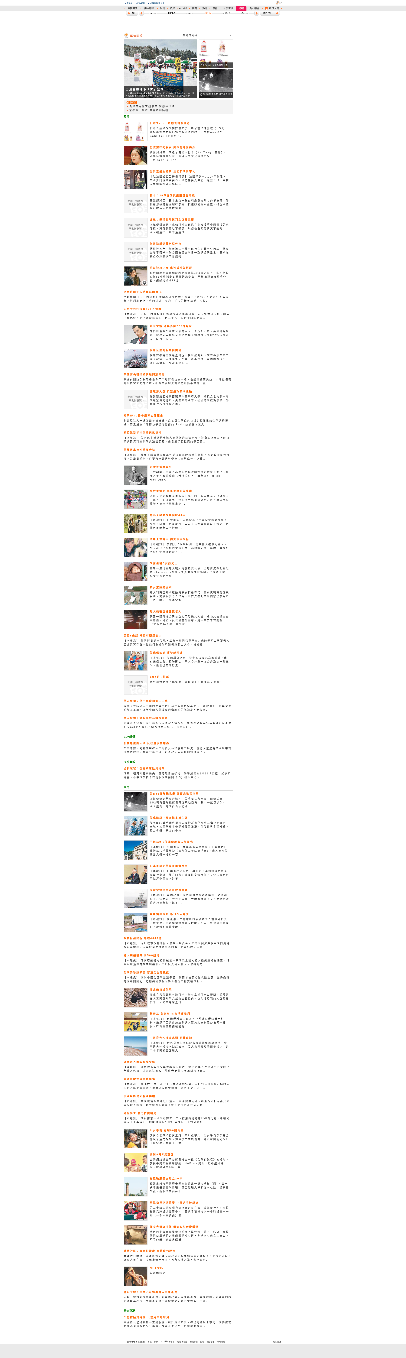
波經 (185, 1342)
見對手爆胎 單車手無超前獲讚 (171, 491)
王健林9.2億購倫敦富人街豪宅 (171, 842)
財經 (150, 1342)
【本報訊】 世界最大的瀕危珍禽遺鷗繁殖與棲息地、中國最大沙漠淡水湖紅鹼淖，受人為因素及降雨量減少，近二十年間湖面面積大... (189, 1047)
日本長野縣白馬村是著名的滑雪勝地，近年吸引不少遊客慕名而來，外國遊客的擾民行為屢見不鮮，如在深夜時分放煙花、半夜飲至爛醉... (160, 94)
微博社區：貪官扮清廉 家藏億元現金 (150, 1251)
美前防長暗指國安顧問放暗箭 (144, 374)
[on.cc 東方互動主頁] (276, 2)
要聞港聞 (131, 1342)
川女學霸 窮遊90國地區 (167, 1130)
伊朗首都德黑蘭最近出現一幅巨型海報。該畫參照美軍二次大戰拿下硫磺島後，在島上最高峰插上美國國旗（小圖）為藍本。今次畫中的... (189, 359)
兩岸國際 (141, 1342)
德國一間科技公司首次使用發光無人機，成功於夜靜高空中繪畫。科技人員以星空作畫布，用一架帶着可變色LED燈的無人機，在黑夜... (189, 620)
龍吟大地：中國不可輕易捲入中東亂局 (151, 1292)
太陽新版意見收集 (156, 3)
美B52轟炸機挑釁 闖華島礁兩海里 (174, 793)
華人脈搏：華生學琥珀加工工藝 (146, 701)
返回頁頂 (277, 1342)
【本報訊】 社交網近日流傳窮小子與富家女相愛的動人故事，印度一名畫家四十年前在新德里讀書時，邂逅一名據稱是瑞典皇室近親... (189, 524)
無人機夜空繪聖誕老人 (166, 611)
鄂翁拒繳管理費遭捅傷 (139, 1079)
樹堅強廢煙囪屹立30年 (166, 1178)
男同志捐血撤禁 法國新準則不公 (173, 171)
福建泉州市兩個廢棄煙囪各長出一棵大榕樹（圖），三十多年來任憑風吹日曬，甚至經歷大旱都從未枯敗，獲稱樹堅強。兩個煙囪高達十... (189, 1187)
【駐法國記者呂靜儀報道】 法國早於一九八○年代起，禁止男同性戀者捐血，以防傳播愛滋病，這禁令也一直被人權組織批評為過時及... (189, 180)
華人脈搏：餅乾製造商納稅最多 (146, 718)
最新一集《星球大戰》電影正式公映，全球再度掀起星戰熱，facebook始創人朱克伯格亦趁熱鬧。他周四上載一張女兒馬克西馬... (189, 572)
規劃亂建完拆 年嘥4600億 (143, 938)
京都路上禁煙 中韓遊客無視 (149, 110)
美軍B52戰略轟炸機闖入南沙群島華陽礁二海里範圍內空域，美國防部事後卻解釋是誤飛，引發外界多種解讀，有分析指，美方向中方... (189, 827)
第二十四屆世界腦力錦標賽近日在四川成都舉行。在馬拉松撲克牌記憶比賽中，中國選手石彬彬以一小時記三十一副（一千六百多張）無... (189, 1211)
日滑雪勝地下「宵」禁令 (145, 89)
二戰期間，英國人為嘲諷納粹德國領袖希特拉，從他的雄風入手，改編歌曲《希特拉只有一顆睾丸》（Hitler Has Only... (189, 476)
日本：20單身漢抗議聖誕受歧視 (172, 195)
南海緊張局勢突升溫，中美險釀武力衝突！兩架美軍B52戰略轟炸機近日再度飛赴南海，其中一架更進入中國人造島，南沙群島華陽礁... (188, 802)
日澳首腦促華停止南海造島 (169, 866)
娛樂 (156, 1342)
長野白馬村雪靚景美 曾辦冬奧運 (152, 106)
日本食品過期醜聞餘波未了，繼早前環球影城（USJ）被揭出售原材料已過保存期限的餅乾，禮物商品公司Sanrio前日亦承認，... (188, 132)
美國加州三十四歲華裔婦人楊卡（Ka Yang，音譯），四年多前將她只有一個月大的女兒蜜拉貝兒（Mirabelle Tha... (188, 156)
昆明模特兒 (158, 1273)
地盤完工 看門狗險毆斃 (140, 1113)
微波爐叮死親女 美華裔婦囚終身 (173, 147)
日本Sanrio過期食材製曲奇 (214, 65)
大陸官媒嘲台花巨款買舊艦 (169, 890)
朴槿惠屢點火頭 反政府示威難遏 (146, 743)
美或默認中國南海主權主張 (169, 817)
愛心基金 (210, 1342)
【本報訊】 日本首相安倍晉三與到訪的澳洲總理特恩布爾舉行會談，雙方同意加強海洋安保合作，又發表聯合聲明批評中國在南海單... (189, 875)
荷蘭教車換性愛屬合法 (139, 449)
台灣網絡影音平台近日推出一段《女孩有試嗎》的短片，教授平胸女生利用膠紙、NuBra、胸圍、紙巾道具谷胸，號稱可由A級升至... (189, 1163)
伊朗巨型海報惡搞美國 (166, 350)
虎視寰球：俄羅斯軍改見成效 (144, 768)
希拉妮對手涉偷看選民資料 (143, 432)
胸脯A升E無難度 (162, 1154)
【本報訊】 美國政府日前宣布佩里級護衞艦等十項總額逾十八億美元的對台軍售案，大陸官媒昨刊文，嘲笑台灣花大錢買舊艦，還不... (189, 899)
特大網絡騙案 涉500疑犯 (142, 955)
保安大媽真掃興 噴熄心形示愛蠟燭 (174, 1226)
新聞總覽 (221, 1342)
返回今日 (267, 13)
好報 (202, 1342)
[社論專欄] (228, 8)
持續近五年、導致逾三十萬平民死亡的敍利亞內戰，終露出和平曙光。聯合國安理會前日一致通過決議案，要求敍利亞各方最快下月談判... (189, 252)
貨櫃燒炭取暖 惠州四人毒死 (169, 914)
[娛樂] (172, 8)
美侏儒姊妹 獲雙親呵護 (166, 652)
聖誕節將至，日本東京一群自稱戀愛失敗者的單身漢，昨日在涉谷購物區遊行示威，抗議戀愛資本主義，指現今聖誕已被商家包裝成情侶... (189, 204)
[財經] (162, 8)
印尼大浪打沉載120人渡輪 (143, 309)
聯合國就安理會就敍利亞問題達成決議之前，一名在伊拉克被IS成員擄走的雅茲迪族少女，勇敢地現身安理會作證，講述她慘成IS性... (189, 277)
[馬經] (204, 8)
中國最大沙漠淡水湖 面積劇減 (171, 1037)
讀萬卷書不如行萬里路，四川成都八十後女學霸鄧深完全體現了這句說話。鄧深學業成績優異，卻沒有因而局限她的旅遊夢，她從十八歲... (189, 1139)
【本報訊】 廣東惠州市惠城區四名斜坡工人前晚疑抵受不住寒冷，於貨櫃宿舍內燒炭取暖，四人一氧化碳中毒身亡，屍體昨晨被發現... (189, 923)
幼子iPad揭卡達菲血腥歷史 (143, 415)
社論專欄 (194, 1342)
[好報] (241, 8)
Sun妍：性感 (159, 677)
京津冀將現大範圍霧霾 (139, 1096)
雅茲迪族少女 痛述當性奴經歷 (171, 267)
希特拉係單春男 (161, 467)
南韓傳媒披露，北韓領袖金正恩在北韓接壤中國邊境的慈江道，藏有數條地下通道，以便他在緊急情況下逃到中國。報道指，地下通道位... (189, 228)
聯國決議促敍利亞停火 (166, 243)
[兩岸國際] (149, 8)
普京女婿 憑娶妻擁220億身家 (171, 326)
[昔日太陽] (272, 8)
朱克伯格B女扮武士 (164, 563)
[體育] (194, 8)
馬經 (179, 1342)
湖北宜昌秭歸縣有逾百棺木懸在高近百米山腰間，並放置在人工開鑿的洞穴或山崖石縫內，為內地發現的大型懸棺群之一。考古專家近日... (189, 998)
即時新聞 (141, 3)
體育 (172, 1342)
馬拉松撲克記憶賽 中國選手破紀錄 (174, 1202)
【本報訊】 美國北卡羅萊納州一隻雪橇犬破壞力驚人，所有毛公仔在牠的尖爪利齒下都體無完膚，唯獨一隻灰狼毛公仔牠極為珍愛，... (189, 548)
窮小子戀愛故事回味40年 (168, 515)
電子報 (129, 3)
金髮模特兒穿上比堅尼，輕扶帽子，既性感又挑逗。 (186, 682)
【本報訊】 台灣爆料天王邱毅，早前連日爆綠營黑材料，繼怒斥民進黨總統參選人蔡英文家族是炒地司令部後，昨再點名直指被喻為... (188, 1022)
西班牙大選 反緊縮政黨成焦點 (171, 391)
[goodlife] (183, 8)
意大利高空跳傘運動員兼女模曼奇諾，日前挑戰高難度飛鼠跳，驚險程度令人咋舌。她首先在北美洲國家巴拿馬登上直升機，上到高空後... (189, 596)
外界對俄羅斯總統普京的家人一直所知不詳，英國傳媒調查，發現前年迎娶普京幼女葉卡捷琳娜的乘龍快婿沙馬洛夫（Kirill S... (189, 335)
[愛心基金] (254, 8)
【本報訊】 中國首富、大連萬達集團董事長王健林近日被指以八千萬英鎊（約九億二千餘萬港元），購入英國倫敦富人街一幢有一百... (189, 851)
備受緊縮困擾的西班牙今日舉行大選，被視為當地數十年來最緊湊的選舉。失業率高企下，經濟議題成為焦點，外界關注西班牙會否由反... (189, 400)
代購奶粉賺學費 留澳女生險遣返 (146, 972)
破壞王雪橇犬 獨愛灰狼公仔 (169, 539)
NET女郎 (156, 1268)
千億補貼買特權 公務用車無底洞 (146, 1317)
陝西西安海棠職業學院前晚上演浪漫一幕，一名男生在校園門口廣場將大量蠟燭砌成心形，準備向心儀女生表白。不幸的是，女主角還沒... (189, 1236)
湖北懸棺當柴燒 (161, 989)
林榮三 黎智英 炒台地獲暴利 (170, 1013)
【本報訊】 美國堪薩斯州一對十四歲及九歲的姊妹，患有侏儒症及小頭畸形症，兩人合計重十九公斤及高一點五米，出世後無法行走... (189, 661)
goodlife (164, 1341)
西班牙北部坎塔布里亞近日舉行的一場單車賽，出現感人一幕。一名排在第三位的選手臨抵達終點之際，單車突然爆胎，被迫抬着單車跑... (189, 500)
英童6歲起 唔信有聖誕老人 (143, 635)
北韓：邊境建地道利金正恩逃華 (172, 219)
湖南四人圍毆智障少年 (139, 1062)
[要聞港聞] (132, 8)
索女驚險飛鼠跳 (161, 587)
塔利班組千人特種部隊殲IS (143, 292)
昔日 (134, 13)
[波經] (214, 8)
